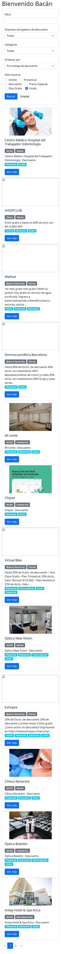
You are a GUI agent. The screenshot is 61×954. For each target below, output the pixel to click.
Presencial (30, 80)
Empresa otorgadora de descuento (26, 29)
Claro (9, 217)
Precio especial (26, 588)
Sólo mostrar (13, 75)
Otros (20, 217)
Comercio (22, 442)
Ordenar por (12, 59)
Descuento (15, 84)
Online (13, 80)
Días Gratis (15, 88)
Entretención (25, 917)
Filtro (8, 14)
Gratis (33, 88)
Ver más (12, 172)
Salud (20, 150)
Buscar (11, 96)
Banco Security (15, 283)
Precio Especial (38, 84)
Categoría (11, 44)
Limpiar (24, 96)
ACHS (9, 150)
